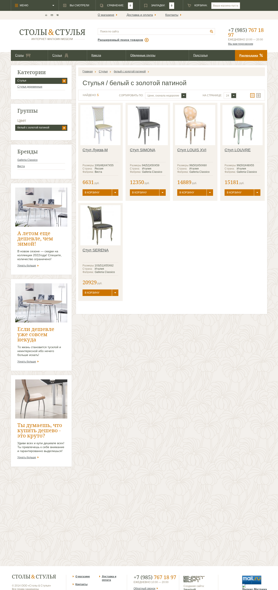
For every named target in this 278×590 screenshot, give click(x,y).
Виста (21, 166)
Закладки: (158, 5)
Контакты (171, 15)
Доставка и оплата (140, 15)
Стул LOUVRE (238, 150)
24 (227, 95)
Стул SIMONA (142, 150)
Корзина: (200, 5)
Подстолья (200, 55)
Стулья (57, 55)
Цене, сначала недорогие (163, 95)
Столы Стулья (34, 576)
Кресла (96, 55)
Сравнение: (115, 5)
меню (24, 5)
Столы (19, 55)
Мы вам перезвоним (240, 43)
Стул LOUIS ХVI (191, 150)
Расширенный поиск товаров (120, 40)
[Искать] (211, 31)
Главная (88, 71)
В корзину (92, 192)
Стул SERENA (96, 250)
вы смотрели (79, 5)
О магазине (106, 15)
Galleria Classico (27, 159)
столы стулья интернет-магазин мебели (52, 34)
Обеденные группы (142, 55)
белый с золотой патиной (33, 127)
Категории (31, 72)
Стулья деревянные (29, 86)
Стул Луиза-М (95, 150)
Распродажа (248, 55)
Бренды (27, 151)
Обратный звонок (144, 588)
